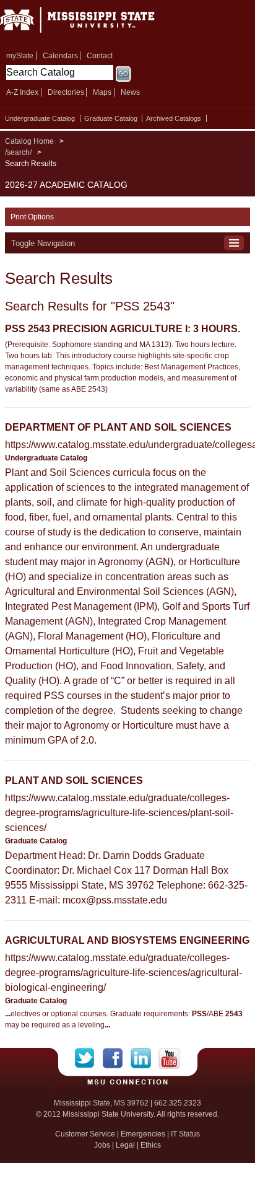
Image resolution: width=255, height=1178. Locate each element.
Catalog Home (29, 141)
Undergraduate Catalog (40, 118)
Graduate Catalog (110, 118)
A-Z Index (22, 92)
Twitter (89, 1058)
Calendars (60, 55)
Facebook (117, 1058)
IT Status (185, 1134)
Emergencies (143, 1134)
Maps (102, 92)
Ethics (150, 1145)
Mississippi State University (93, 24)
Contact (100, 55)
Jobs (102, 1145)
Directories (66, 92)
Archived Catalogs (173, 118)
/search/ (18, 152)
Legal (125, 1145)
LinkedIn (144, 1058)
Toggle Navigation (43, 243)
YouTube (169, 1058)
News (130, 92)
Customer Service (85, 1134)
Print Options (32, 217)
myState (19, 55)
